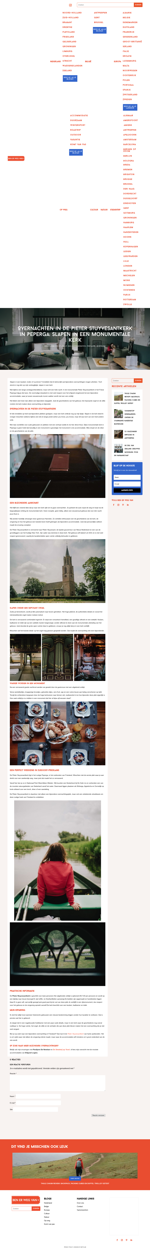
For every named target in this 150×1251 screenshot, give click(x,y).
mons (126, 280)
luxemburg (129, 61)
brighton (129, 174)
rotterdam (129, 300)
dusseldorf (130, 199)
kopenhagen (130, 247)
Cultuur (94, 210)
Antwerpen (100, 13)
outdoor (75, 135)
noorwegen (130, 71)
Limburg (67, 51)
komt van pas (78, 145)
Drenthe (67, 27)
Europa (117, 62)
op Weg (63, 210)
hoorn (127, 237)
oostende (129, 290)
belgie (126, 18)
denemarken (130, 22)
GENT (97, 18)
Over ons (80, 1203)
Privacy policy (68, 1247)
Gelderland (70, 42)
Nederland (55, 62)
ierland (127, 47)
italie (126, 51)
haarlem (128, 227)
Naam (12, 1096)
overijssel (69, 56)
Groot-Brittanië (132, 42)
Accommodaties (79, 346)
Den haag (129, 189)
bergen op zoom (129, 150)
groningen (130, 218)
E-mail (13, 1103)
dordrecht (129, 194)
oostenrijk (129, 75)
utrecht (67, 61)
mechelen (129, 276)
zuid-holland (71, 18)
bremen (127, 170)
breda (126, 165)
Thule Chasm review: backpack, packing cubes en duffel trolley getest (75, 1183)
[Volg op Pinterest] (123, 505)
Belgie (46, 1206)
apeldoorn (130, 135)
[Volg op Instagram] (70, 5)
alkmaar (128, 116)
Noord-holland (72, 13)
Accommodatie (79, 116)
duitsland (129, 27)
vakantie (75, 140)
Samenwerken (82, 1210)
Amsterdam (130, 140)
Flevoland (69, 32)
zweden (127, 100)
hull (126, 242)
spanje (127, 90)
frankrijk (128, 32)
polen (126, 80)
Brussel (98, 22)
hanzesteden (131, 232)
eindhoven (129, 203)
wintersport (77, 125)
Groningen (69, 47)
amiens (128, 125)
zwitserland (130, 95)
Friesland (68, 37)
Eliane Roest (55, 346)
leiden (127, 252)
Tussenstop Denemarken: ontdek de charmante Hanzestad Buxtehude (125, 417)
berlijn (127, 156)
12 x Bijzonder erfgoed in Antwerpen (131, 435)
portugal (128, 85)
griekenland (130, 37)
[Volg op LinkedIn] (128, 505)
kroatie (127, 56)
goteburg (129, 213)
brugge (127, 179)
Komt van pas (75, 1178)
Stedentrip (115, 210)
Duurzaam (76, 120)
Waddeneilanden (72, 66)
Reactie (13, 1073)
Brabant (67, 22)
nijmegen (129, 285)
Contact (80, 1206)
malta (126, 66)
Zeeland (67, 71)
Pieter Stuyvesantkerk (76, 1034)
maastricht (130, 271)
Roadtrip (75, 130)
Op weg (47, 1221)
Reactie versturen (98, 1115)
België (88, 62)
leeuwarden (130, 256)
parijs (126, 295)
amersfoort (130, 120)
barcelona (129, 145)
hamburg (128, 223)
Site (11, 1109)
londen (127, 266)
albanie (127, 13)
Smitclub (83, 1247)
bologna (128, 161)
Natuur (104, 210)
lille (126, 261)
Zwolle (127, 305)
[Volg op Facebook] (114, 505)
